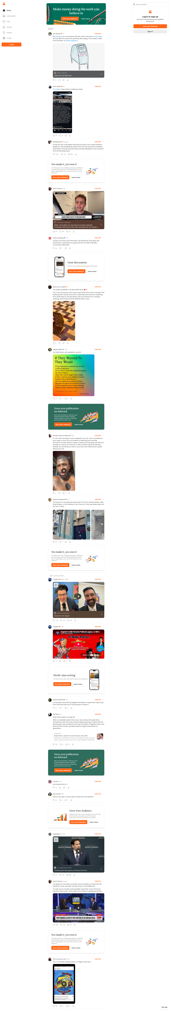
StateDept (56, 834)
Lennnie (55, 781)
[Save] (101, 74)
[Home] (4, 4)
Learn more (85, 19)
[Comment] (59, 80)
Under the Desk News (63, 613)
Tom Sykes (56, 89)
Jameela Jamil (57, 142)
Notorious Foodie (59, 287)
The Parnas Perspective (63, 222)
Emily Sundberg (58, 238)
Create (11, 44)
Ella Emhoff (57, 794)
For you (50, 29)
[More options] (103, 33)
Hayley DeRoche (58, 349)
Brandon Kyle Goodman (61, 435)
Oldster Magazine (71, 41)
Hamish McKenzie (59, 499)
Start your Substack (70, 19)
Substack (58, 36)
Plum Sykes (57, 86)
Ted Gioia (56, 714)
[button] (11, 10)
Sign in (150, 31)
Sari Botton (56, 34)
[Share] (67, 80)
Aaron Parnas (57, 188)
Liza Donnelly (97, 36)
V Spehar (56, 579)
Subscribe (98, 33)
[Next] (102, 524)
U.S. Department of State (64, 868)
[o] (64, 471)
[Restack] (63, 80)
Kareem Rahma (58, 700)
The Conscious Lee (59, 959)
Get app (164, 1007)
